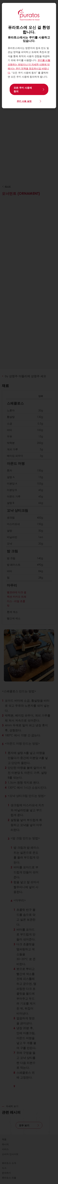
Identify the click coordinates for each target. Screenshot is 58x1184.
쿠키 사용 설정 (24, 101)
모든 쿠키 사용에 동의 (23, 89)
